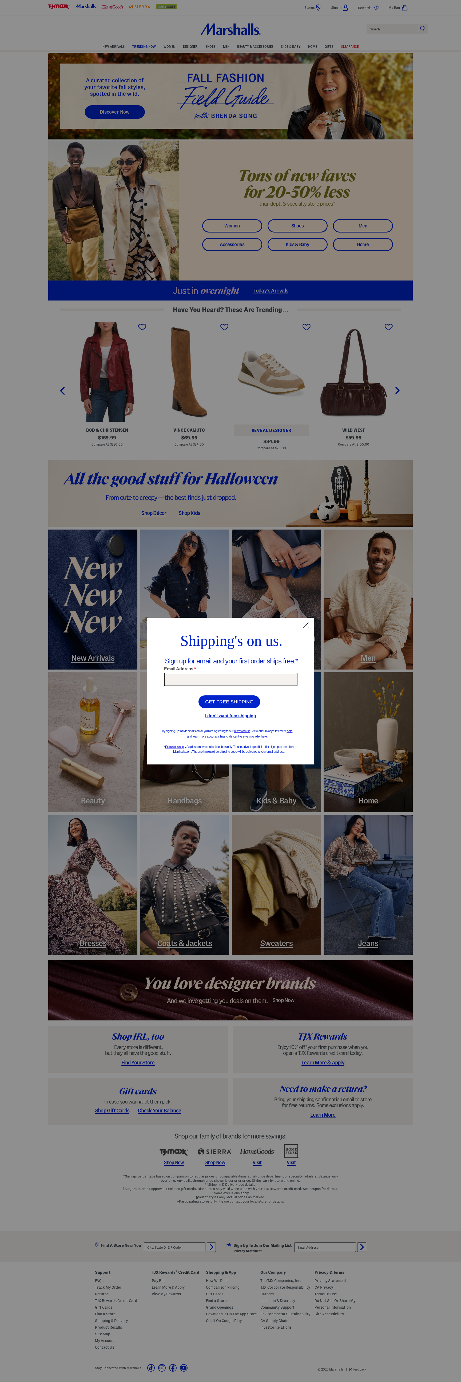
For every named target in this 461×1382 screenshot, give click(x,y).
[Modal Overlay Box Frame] (230, 691)
